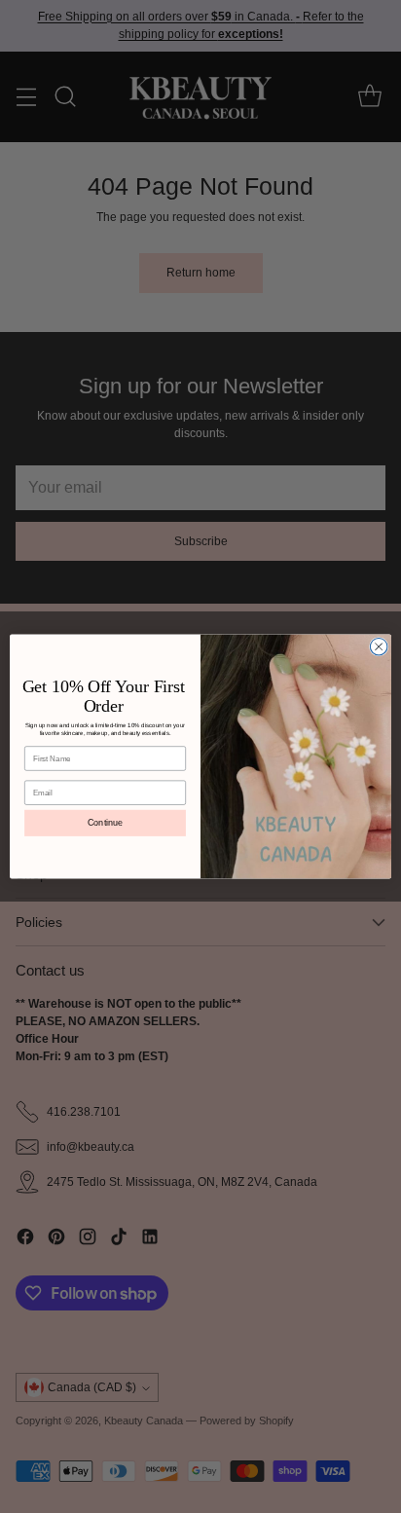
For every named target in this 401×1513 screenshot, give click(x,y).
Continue (105, 823)
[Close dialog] (378, 646)
